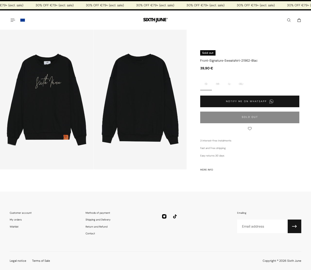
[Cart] (299, 20)
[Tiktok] (175, 216)
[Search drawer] (289, 20)
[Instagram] (164, 216)
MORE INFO (206, 169)
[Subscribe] (294, 226)
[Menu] (12, 20)
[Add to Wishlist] (249, 128)
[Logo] (155, 20)
